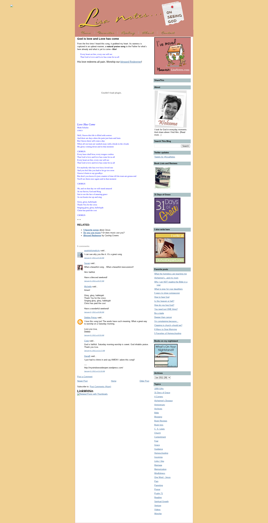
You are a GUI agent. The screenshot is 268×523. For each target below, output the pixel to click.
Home (113, 381)
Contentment (160, 437)
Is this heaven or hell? (164, 301)
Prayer (157, 489)
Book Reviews (160, 421)
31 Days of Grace (162, 392)
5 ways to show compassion (167, 293)
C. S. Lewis (159, 429)
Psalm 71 (158, 493)
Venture (157, 505)
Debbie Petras (90, 317)
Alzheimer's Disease (163, 401)
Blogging (158, 417)
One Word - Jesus (162, 477)
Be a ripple (159, 313)
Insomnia (158, 457)
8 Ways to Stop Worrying (165, 329)
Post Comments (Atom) (100, 386)
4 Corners (158, 397)
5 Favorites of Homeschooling (167, 333)
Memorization (160, 469)
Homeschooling (161, 453)
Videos (157, 509)
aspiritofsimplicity (92, 250)
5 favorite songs (91, 230)
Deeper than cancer (163, 317)
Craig (86, 341)
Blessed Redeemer (92, 235)
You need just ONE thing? (166, 309)
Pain (156, 481)
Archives (158, 409)
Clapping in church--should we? (168, 325)
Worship (158, 513)
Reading (158, 497)
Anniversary (159, 405)
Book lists (158, 425)
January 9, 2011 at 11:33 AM (94, 371)
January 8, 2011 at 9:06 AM (94, 312)
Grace (157, 445)
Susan (87, 263)
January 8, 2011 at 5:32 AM (94, 258)
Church (157, 433)
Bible (156, 413)
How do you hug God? (164, 305)
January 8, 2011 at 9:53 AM (94, 335)
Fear (156, 441)
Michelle (88, 286)
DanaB (87, 356)
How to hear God (161, 297)
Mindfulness (159, 473)
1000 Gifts (159, 388)
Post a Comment (84, 376)
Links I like (159, 461)
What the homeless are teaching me (170, 274)
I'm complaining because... (166, 321)
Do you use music (92, 233)
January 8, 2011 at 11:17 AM (94, 350)
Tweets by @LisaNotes (164, 157)
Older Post (144, 381)
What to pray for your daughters (168, 289)
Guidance (158, 449)
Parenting (158, 485)
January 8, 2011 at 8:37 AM (94, 281)
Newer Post (82, 381)
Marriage (158, 465)
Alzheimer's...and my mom (166, 278)
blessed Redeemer (130, 61)
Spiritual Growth (161, 501)
